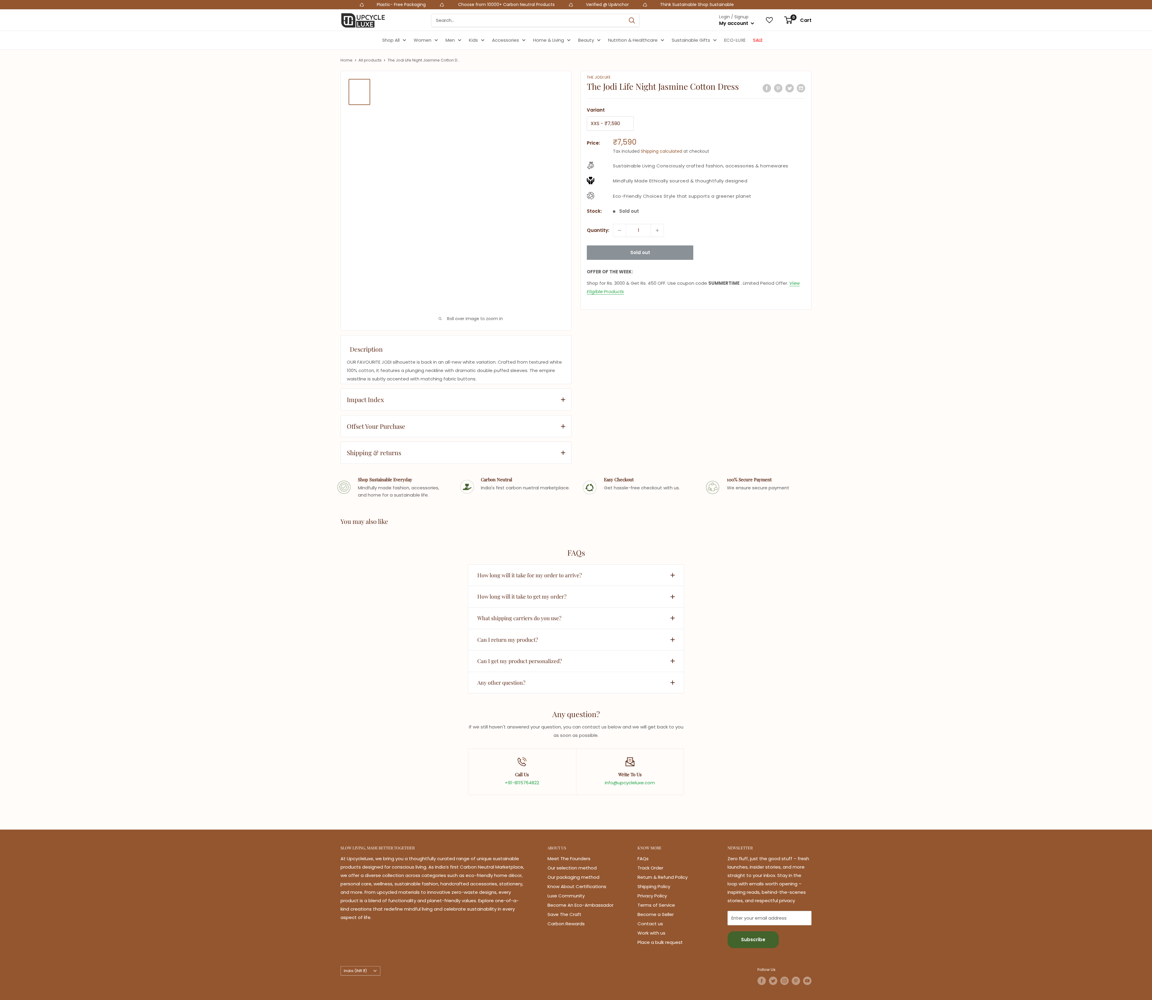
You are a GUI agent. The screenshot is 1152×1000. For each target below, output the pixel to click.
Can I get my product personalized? (519, 661)
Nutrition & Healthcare (633, 40)
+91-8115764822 (522, 782)
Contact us (650, 923)
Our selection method (572, 868)
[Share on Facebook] (767, 88)
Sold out (640, 252)
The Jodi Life (599, 77)
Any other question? (501, 682)
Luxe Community (566, 896)
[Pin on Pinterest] (778, 88)
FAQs (643, 858)
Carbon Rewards (566, 923)
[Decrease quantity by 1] (619, 230)
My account (734, 23)
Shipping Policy (654, 886)
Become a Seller (656, 914)
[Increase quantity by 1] (657, 230)
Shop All (391, 40)
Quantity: (598, 230)
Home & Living (548, 40)
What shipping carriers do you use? (519, 618)
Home (346, 60)
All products (370, 60)
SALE (758, 40)
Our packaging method (573, 877)
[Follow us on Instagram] (784, 981)
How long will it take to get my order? (521, 596)
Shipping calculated (661, 151)
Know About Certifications (577, 886)
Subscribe (753, 939)
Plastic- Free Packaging (252, 5)
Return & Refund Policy (663, 877)
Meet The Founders (569, 858)
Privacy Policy (652, 896)
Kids (473, 40)
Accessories (505, 40)
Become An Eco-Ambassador (581, 905)
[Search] (631, 20)
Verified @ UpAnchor (457, 5)
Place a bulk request (660, 942)
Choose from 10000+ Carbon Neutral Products (356, 5)
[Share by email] (801, 88)
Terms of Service (656, 905)
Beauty (586, 40)
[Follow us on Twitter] (773, 981)
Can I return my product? (507, 639)
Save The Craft (564, 914)
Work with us (651, 933)
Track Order (650, 868)
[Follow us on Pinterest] (796, 981)
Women (422, 40)
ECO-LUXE (735, 40)
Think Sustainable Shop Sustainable (547, 5)
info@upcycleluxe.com (630, 782)
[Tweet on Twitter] (789, 88)
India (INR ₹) (355, 970)
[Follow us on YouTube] (807, 981)
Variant (596, 110)
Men (450, 40)
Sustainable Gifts (691, 40)
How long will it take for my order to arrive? (529, 575)
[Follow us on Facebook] (762, 981)
